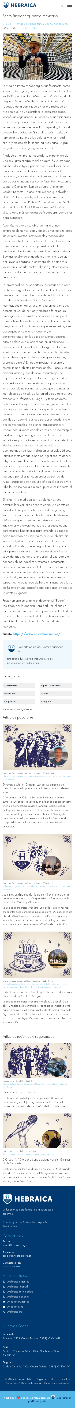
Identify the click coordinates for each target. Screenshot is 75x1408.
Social (40, 987)
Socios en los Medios (52, 987)
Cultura (25, 28)
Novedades (13, 987)
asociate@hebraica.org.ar (17, 1255)
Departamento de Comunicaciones (40, 646)
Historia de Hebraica (43, 776)
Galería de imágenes (25, 776)
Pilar (5, 1347)
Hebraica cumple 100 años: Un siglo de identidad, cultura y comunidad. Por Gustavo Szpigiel (37, 994)
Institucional (43, 886)
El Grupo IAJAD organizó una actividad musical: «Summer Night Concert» (36, 1161)
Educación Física (9, 776)
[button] (70, 5)
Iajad (55, 1084)
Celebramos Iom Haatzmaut (19, 1092)
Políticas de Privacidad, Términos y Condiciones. (44, 1383)
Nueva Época (24, 987)
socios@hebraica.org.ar (15, 1245)
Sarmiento (8, 1334)
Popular (62, 776)
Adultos (6, 1084)
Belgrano (8, 1362)
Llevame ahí (11, 1266)
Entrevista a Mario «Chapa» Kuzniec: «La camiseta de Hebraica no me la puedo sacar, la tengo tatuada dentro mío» (36, 788)
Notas (34, 28)
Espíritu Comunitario (11, 984)
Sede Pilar (51, 1154)
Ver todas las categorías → (17, 709)
